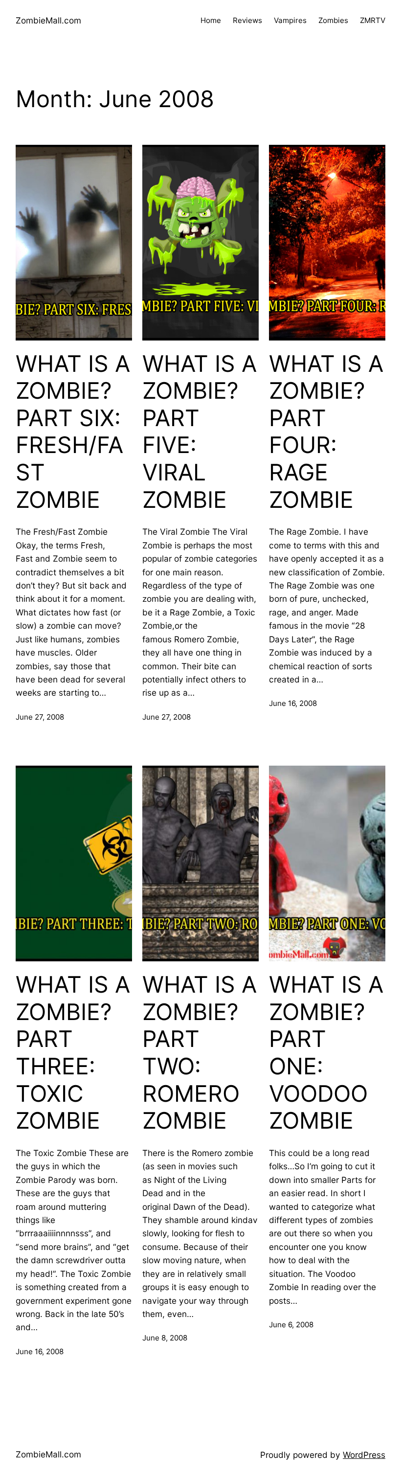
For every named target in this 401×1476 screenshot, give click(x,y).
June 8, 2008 (164, 1337)
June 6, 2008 (291, 1324)
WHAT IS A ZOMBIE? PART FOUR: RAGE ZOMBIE (326, 431)
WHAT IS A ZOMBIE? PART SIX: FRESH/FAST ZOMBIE (73, 431)
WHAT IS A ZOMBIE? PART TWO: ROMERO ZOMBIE (199, 1052)
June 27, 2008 (40, 717)
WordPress (364, 1455)
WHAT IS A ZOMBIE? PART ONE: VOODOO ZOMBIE (326, 1052)
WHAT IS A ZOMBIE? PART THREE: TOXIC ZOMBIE (73, 1052)
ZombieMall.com (48, 20)
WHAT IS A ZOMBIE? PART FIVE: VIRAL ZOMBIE (199, 431)
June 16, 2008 (293, 703)
